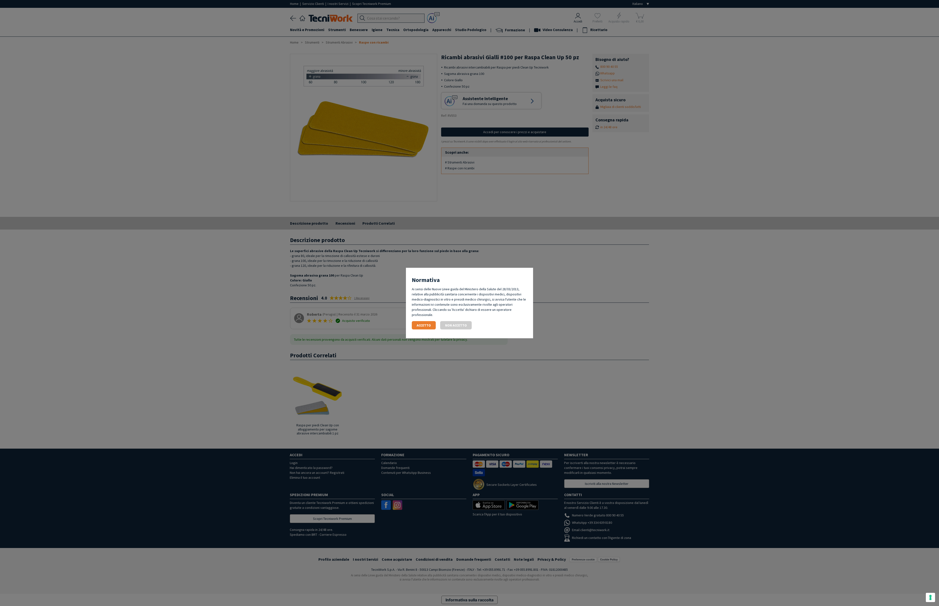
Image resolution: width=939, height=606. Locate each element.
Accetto (424, 325)
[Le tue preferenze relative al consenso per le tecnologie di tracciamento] (930, 597)
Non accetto (456, 325)
